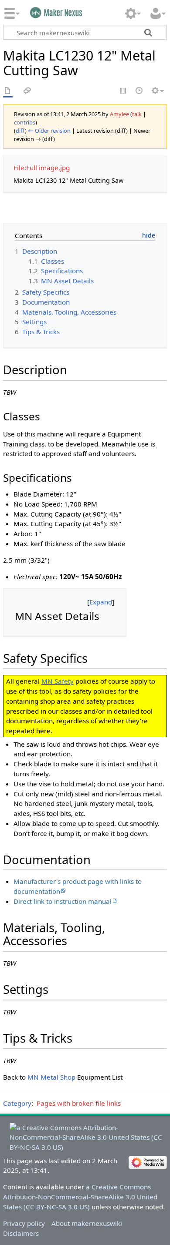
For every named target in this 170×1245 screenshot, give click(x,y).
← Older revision (49, 130)
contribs (24, 122)
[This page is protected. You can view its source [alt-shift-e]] (123, 91)
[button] (100, 602)
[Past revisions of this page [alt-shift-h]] (139, 91)
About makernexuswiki (86, 1223)
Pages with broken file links (79, 1103)
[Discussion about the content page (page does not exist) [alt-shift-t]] (27, 91)
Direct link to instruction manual (63, 901)
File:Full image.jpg (42, 167)
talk (137, 114)
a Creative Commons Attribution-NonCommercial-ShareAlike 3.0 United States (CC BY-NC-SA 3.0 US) (80, 1196)
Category (17, 1103)
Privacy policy (24, 1223)
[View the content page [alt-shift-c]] (8, 91)
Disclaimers (21, 1233)
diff (20, 130)
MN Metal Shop (51, 1077)
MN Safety (57, 681)
